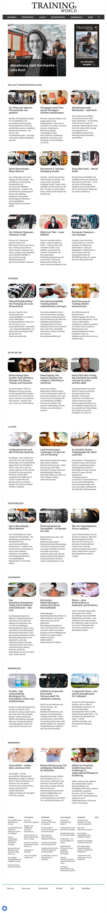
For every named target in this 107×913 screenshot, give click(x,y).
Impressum (26, 888)
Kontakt (59, 888)
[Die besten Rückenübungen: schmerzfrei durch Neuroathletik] (53, 590)
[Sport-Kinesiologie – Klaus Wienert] (22, 158)
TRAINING (11, 17)
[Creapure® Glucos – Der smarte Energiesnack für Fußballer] (85, 681)
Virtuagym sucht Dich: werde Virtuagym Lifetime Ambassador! (52, 110)
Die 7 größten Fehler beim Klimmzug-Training (14, 822)
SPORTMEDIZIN (58, 17)
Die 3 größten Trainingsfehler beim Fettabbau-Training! (14, 859)
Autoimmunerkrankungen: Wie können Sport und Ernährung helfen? (49, 850)
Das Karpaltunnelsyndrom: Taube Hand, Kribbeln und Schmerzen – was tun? (21, 605)
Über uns (10, 888)
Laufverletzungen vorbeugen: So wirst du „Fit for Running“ (52, 452)
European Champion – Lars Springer (83, 233)
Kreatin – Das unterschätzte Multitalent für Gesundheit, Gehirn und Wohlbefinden (21, 696)
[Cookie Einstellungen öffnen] (4, 910)
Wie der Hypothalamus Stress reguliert (84, 527)
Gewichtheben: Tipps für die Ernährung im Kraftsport (49, 857)
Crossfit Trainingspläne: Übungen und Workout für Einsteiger (13, 840)
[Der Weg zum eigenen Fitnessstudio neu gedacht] (22, 97)
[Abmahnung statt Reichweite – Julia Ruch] (85, 97)
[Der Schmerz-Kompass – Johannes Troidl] (22, 222)
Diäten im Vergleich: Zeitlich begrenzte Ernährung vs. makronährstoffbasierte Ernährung (85, 770)
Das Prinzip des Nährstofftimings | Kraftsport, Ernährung (48, 837)
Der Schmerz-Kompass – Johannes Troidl (21, 233)
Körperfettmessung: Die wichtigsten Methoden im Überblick (53, 768)
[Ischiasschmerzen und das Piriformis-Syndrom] (22, 439)
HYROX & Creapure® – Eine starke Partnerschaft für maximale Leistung (52, 695)
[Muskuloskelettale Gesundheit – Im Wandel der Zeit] (53, 516)
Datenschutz (43, 888)
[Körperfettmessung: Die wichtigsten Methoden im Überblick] (53, 755)
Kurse (42, 17)
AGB (72, 888)
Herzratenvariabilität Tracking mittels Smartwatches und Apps (53, 304)
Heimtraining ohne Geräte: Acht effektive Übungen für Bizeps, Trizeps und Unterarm (21, 379)
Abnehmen (81, 817)
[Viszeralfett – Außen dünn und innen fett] (22, 755)
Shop (90, 17)
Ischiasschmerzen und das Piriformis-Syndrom (21, 450)
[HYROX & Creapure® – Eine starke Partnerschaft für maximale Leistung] (53, 681)
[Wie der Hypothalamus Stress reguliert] (85, 516)
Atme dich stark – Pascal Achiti (85, 169)
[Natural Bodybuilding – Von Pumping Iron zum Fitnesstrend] (22, 291)
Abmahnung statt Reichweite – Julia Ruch (84, 108)
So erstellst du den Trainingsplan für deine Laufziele (84, 452)
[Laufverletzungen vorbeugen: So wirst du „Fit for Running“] (53, 439)
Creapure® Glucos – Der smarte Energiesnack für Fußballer (85, 694)
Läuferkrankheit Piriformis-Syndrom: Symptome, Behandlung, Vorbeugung (66, 850)
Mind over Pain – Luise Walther (52, 233)
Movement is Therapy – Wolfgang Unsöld (52, 169)
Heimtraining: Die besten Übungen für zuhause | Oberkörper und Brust (52, 379)
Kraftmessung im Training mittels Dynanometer (81, 304)
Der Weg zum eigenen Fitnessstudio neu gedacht (20, 110)
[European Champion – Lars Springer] (85, 222)
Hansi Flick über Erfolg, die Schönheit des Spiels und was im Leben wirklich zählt (84, 379)
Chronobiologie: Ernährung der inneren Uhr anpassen (48, 822)
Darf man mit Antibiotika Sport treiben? (65, 822)
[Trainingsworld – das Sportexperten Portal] (53, 7)
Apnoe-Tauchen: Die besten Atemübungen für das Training (31, 837)
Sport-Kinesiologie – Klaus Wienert (19, 169)
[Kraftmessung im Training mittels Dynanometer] (85, 291)
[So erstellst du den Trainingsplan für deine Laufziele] (85, 439)
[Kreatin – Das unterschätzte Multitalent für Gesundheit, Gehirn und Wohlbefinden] (22, 681)
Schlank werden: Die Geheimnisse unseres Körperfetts (84, 857)
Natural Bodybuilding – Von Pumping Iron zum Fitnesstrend (21, 304)
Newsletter (86, 888)
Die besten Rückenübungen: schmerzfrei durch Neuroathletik (50, 604)
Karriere (11, 27)
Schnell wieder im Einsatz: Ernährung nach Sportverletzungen (49, 829)
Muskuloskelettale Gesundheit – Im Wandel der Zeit (53, 528)
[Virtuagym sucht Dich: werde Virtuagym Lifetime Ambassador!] (53, 97)
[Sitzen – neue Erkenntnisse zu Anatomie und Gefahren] (85, 590)
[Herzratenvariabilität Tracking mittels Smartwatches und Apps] (53, 291)
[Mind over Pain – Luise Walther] (53, 222)
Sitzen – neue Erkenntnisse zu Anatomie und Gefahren (85, 602)
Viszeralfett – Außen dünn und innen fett (20, 766)
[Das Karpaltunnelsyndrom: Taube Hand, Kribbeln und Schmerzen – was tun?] (22, 590)
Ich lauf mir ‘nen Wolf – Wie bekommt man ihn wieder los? (31, 844)
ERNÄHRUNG (76, 17)
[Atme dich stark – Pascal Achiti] (85, 158)
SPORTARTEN (27, 17)
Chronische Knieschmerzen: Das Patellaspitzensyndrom (67, 868)
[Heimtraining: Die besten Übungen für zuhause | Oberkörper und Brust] (53, 365)
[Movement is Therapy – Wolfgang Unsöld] (53, 158)
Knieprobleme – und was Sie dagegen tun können (67, 840)
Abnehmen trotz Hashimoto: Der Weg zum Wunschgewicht (84, 822)
